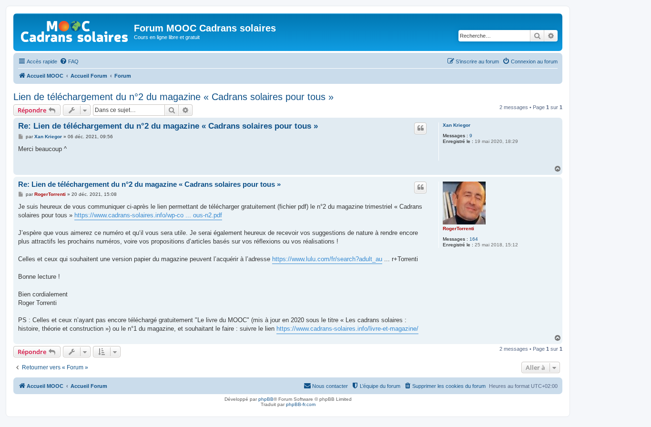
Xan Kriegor (456, 125)
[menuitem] (69, 61)
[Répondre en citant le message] (420, 128)
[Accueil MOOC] (75, 29)
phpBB (266, 399)
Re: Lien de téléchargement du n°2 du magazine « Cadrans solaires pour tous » (168, 126)
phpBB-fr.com (300, 404)
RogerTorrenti (458, 228)
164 (473, 239)
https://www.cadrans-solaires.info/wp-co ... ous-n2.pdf (148, 215)
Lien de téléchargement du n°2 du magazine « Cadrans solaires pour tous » (173, 97)
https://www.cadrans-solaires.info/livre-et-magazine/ (347, 328)
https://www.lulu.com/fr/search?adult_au (327, 259)
